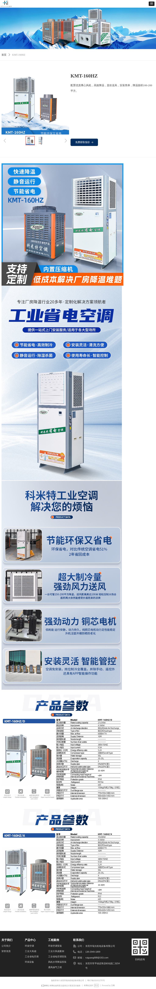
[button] (151, 4)
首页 (4, 54)
